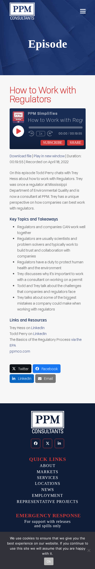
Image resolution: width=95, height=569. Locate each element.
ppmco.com (20, 351)
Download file (20, 155)
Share (75, 143)
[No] (88, 550)
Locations (47, 483)
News (47, 489)
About (47, 465)
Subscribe (52, 143)
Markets (47, 472)
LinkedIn (38, 327)
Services (47, 477)
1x (40, 133)
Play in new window (49, 155)
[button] (83, 11)
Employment (47, 495)
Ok (49, 561)
